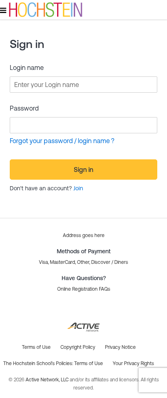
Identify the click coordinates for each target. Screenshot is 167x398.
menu (3, 10)
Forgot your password (41, 140)
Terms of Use (88, 363)
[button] (83, 289)
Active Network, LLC (48, 380)
